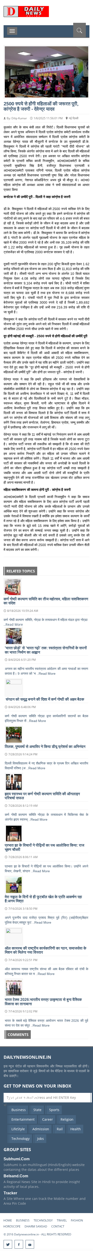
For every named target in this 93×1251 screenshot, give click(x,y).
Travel (62, 1220)
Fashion (77, 1220)
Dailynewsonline (46, 15)
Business (23, 1220)
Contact (57, 1226)
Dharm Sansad (36, 1226)
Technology (43, 1220)
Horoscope (12, 1226)
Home (7, 1220)
